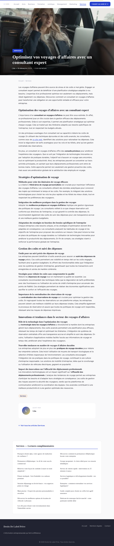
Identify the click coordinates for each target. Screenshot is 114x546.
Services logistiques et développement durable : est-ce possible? (78, 477)
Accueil (16, 4)
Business (31, 4)
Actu (23, 4)
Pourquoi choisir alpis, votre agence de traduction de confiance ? (34, 455)
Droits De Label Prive (14, 526)
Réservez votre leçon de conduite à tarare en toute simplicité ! (34, 470)
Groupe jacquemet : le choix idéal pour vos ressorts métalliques (78, 462)
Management (62, 4)
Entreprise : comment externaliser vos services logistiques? (76, 484)
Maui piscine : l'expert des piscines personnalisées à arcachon (35, 492)
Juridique (50, 4)
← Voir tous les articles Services (31, 425)
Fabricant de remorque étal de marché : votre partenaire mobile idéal (75, 499)
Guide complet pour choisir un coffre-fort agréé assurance (76, 492)
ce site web (37, 139)
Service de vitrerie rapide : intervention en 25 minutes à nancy (76, 470)
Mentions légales (96, 526)
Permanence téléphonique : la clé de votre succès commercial (34, 462)
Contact (107, 526)
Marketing (73, 4)
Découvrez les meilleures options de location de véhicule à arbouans (34, 499)
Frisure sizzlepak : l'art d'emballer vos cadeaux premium (33, 477)
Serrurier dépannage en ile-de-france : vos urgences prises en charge (35, 484)
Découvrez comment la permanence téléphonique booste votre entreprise (77, 455)
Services (83, 4)
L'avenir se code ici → (100, 4)
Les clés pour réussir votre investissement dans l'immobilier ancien (33, 507)
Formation (41, 4)
